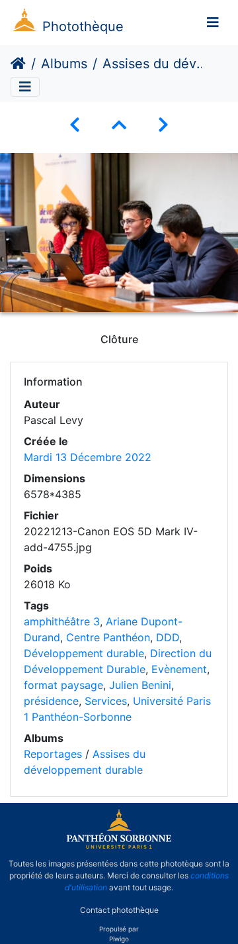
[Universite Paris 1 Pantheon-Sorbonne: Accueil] (119, 846)
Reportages (53, 753)
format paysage (63, 685)
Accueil (18, 64)
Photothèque (83, 26)
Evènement (179, 669)
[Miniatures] (119, 125)
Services (106, 701)
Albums (64, 64)
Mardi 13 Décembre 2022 (87, 457)
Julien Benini (140, 685)
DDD (167, 637)
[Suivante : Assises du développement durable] (163, 125)
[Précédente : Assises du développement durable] (75, 125)
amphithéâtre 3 (62, 621)
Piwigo (119, 939)
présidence (51, 701)
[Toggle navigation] (212, 22)
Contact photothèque (119, 910)
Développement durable (84, 653)
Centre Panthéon (108, 637)
